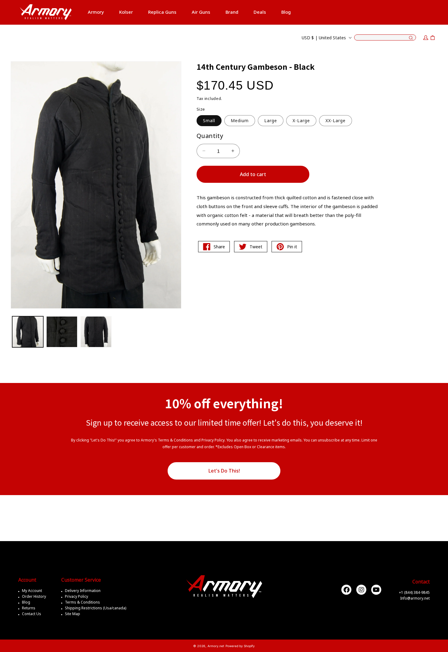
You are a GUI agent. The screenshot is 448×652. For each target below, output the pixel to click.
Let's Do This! (224, 470)
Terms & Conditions (82, 602)
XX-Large (335, 120)
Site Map (72, 613)
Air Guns (201, 12)
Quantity (210, 136)
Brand (232, 12)
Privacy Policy (76, 596)
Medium (240, 120)
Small (209, 120)
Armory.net (216, 646)
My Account (32, 590)
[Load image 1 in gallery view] (27, 331)
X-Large (301, 120)
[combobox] (385, 37)
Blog (26, 602)
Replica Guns (162, 12)
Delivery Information (83, 590)
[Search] (411, 38)
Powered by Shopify (240, 646)
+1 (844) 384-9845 (414, 592)
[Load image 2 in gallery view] (61, 331)
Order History (34, 596)
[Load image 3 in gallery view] (96, 331)
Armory (96, 12)
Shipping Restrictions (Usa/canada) (95, 608)
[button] (96, 12)
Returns (28, 608)
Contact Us (31, 613)
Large (270, 120)
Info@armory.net (415, 598)
